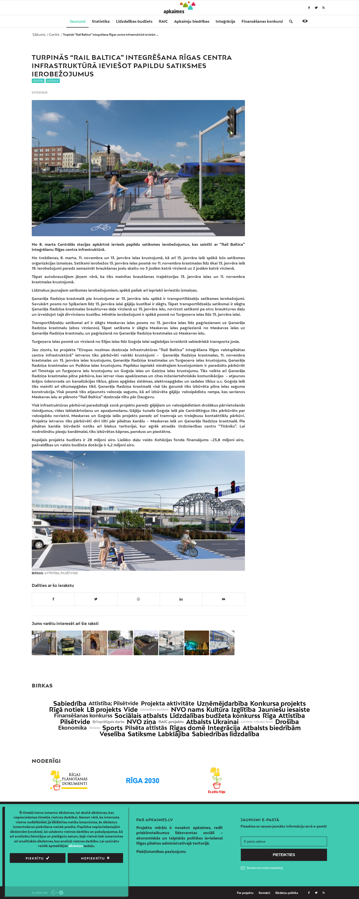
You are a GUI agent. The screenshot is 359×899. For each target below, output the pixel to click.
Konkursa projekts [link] (278, 703)
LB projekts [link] (104, 709)
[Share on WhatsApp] (138, 599)
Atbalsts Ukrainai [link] (212, 722)
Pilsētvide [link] (75, 722)
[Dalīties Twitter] (96, 599)
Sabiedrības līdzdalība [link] (225, 734)
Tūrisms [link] (94, 727)
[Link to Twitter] (316, 7)
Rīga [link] (269, 716)
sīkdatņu (76, 846)
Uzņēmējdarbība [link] (222, 703)
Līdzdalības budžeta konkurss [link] (215, 716)
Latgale (53, 80)
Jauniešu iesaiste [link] (284, 709)
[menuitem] (77, 21)
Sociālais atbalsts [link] (141, 716)
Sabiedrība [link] (69, 703)
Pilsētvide (69, 573)
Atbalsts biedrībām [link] (272, 728)
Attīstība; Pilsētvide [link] (113, 703)
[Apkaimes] (180, 7)
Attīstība (51, 573)
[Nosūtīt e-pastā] (223, 599)
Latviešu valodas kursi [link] (257, 721)
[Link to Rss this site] (323, 7)
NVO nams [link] (187, 709)
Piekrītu (35, 858)
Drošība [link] (287, 722)
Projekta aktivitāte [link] (167, 703)
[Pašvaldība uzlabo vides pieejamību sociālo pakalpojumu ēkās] (44, 643)
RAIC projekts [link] (171, 722)
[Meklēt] (289, 21)
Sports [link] (112, 728)
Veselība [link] (112, 734)
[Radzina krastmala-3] (138, 168)
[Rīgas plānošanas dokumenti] (69, 780)
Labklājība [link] (174, 734)
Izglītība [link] (243, 709)
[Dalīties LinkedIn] (181, 599)
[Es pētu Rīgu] (216, 780)
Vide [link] (131, 709)
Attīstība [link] (291, 716)
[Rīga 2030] (143, 780)
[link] (262, 21)
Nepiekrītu (93, 858)
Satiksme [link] (142, 734)
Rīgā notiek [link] (66, 709)
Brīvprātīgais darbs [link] (109, 722)
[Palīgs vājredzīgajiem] (305, 21)
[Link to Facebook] (309, 7)
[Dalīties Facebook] (53, 599)
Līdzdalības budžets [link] (154, 709)
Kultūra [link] (217, 709)
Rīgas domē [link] (187, 728)
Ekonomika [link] (72, 727)
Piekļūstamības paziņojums (161, 851)
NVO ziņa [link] (141, 722)
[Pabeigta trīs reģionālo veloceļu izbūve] (120, 643)
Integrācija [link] (224, 728)
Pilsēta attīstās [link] (146, 728)
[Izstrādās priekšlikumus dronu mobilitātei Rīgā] (171, 643)
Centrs (38, 80)
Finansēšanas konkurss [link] (83, 715)
